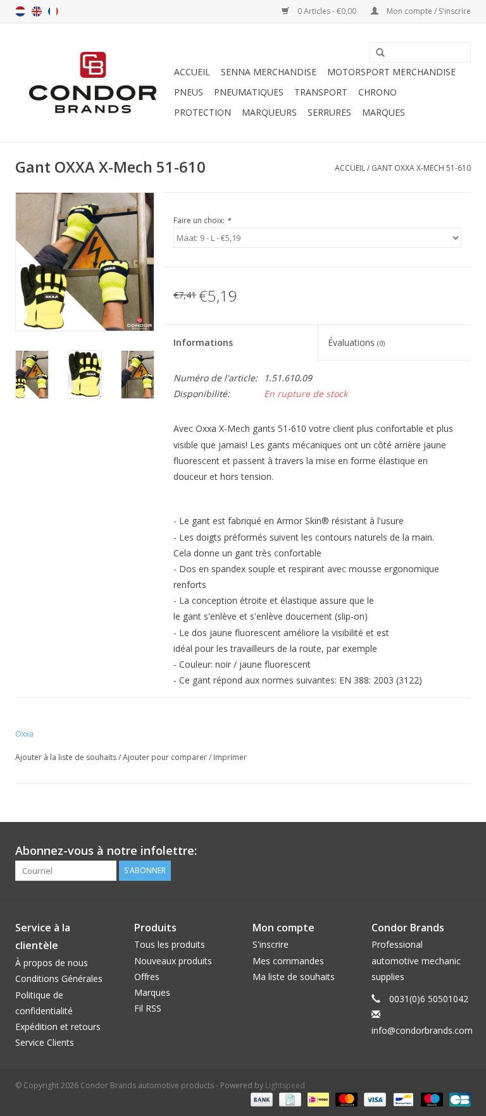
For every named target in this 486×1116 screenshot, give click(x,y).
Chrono (377, 92)
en (37, 11)
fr (53, 11)
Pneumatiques (249, 92)
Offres (146, 977)
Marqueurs (269, 112)
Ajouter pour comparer (166, 757)
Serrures (329, 112)
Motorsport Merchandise (391, 72)
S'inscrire (270, 944)
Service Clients (44, 1042)
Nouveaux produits (173, 961)
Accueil (192, 72)
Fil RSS (147, 1008)
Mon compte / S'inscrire (428, 11)
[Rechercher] (376, 53)
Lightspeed (285, 1085)
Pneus (188, 92)
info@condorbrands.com (422, 1030)
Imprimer (230, 757)
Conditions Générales (59, 978)
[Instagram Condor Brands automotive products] (461, 851)
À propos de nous (51, 963)
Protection (202, 112)
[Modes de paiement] (260, 1098)
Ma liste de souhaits (293, 977)
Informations (203, 342)
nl (20, 11)
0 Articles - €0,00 (327, 11)
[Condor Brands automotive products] (92, 82)
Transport (320, 92)
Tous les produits (169, 944)
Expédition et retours (58, 1027)
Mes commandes (288, 961)
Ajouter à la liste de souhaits (65, 757)
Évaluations (356, 342)
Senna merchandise (268, 72)
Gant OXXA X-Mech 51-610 (421, 167)
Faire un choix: (202, 220)
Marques (383, 112)
